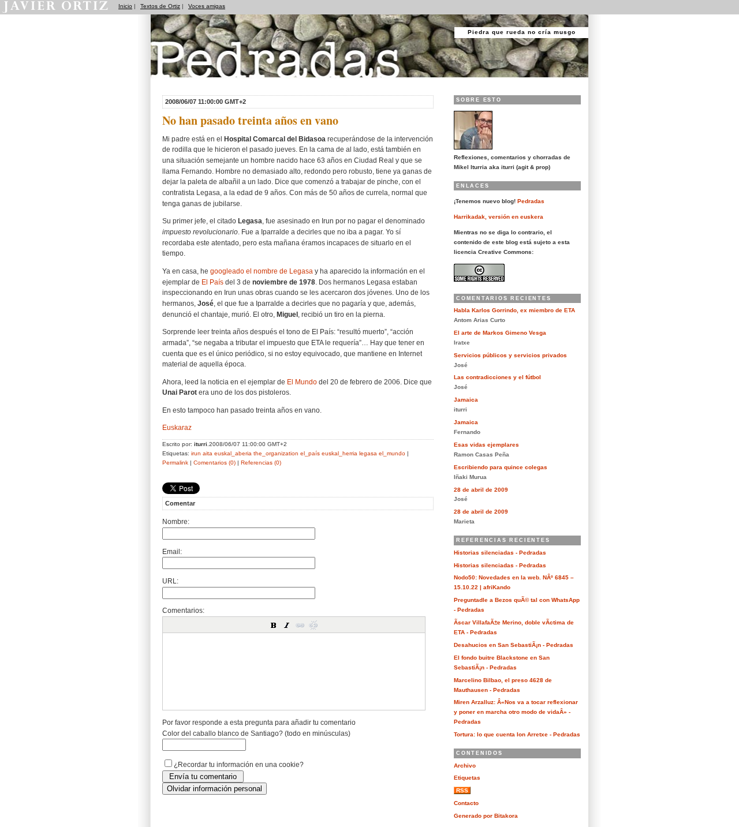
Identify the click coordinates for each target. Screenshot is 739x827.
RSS (462, 790)
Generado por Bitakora (486, 816)
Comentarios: (183, 610)
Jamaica (466, 399)
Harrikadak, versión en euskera (498, 217)
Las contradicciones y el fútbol (497, 377)
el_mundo (392, 453)
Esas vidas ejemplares (486, 444)
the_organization (275, 453)
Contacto (466, 803)
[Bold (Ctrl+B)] (273, 625)
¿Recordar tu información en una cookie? (239, 764)
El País (212, 282)
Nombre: (175, 521)
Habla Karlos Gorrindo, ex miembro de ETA (514, 310)
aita (207, 453)
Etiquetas (467, 777)
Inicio (125, 6)
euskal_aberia (233, 453)
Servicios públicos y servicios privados (510, 355)
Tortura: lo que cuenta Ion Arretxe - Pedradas (517, 734)
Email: (172, 551)
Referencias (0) (261, 462)
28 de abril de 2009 (481, 490)
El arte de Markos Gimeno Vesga (500, 333)
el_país (310, 453)
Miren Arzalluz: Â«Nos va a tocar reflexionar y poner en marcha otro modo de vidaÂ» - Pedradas (516, 712)
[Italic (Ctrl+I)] (287, 625)
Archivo (465, 765)
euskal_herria (339, 453)
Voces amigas (206, 6)
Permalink (175, 462)
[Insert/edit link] (300, 625)
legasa (368, 453)
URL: (170, 581)
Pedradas (173, 82)
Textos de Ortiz (160, 6)
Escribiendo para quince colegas (500, 467)
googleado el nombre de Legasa (261, 271)
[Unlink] (313, 625)
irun (196, 453)
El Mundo (302, 382)
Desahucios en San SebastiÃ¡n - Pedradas (513, 645)
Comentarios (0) (214, 462)
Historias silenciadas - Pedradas (500, 552)
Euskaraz (177, 427)
